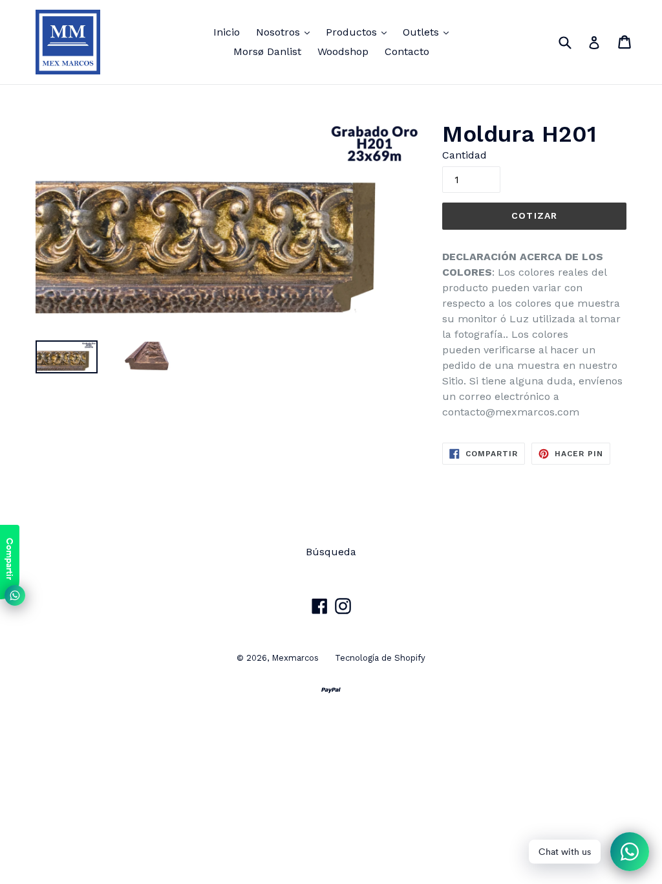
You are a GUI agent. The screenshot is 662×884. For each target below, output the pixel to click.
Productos (359, 31)
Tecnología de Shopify (380, 658)
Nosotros (286, 31)
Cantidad (464, 155)
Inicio (226, 32)
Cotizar (534, 215)
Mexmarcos (295, 658)
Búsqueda (331, 552)
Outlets (429, 31)
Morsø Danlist (267, 51)
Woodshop (342, 51)
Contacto (407, 51)
